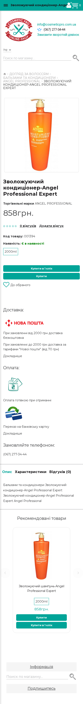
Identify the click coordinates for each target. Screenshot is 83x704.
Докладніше (12, 356)
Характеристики (30, 472)
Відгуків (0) (60, 472)
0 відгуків (28, 226)
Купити (41, 276)
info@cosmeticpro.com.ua (56, 24)
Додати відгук (51, 226)
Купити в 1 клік (41, 268)
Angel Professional (53, 203)
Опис (7, 472)
